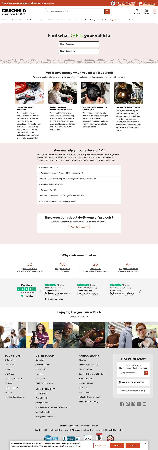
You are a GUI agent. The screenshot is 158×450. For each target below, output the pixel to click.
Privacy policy (41, 394)
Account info (10, 365)
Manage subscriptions (14, 397)
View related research (79, 227)
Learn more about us (78, 317)
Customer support (43, 365)
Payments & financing (13, 379)
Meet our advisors (86, 369)
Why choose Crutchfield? (89, 365)
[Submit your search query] (107, 11)
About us (82, 360)
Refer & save (9, 374)
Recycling (8, 383)
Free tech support (86, 383)
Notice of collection (43, 412)
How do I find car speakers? (52, 184)
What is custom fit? (48, 190)
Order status (9, 360)
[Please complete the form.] (146, 373)
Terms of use (73, 426)
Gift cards (8, 393)
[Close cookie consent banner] (146, 443)
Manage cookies (42, 403)
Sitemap (95, 426)
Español (39, 374)
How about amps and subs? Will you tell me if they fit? (62, 196)
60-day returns (85, 388)
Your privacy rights (43, 398)
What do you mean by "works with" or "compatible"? (62, 173)
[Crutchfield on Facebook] (122, 404)
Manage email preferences (46, 417)
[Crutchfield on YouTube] (144, 404)
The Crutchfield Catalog (88, 402)
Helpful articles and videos (89, 397)
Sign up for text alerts (132, 382)
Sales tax (63, 426)
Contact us (40, 360)
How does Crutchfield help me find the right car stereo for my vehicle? (68, 179)
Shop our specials (12, 388)
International (41, 369)
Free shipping (28, 3)
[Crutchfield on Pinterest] (133, 404)
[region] (79, 335)
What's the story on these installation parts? (58, 201)
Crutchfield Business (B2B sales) (91, 374)
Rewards (8, 369)
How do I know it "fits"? (50, 167)
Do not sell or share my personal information (53, 407)
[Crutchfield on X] (139, 404)
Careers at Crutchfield (44, 383)
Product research (85, 379)
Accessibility (85, 426)
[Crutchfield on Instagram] (127, 404)
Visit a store (40, 379)
